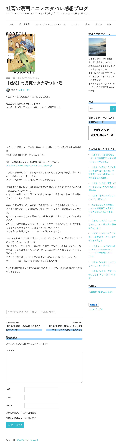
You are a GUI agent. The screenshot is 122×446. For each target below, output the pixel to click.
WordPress (21, 440)
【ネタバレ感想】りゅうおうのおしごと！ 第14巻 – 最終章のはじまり (102, 224)
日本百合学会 (24, 89)
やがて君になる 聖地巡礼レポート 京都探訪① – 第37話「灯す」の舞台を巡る (102, 158)
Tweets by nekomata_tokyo (101, 291)
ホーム (11, 24)
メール (9, 397)
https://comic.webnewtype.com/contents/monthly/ (29, 165)
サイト (9, 405)
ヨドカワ (34, 312)
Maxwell (34, 440)
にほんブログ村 (96, 309)
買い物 (99, 24)
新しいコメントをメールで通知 (22, 412)
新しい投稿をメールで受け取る (22, 418)
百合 (37, 78)
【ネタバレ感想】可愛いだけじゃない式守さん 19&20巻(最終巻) (102, 187)
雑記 (109, 24)
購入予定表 (24, 24)
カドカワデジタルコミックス (18, 312)
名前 (8, 389)
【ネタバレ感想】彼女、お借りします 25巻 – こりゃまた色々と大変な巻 (102, 237)
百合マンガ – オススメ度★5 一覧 (50, 24)
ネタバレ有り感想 (24, 78)
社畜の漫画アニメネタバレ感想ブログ (47, 8)
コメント (10, 350)
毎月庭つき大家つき (48, 312)
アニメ (74, 24)
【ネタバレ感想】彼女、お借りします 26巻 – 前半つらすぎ (102, 274)
